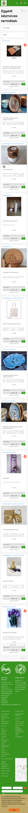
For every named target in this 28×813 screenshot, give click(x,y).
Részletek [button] (4, 806)
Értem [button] (14, 810)
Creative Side (6, 40)
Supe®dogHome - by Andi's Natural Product (13, 143)
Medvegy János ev (7, 195)
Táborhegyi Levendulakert (9, 452)
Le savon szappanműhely (9, 92)
